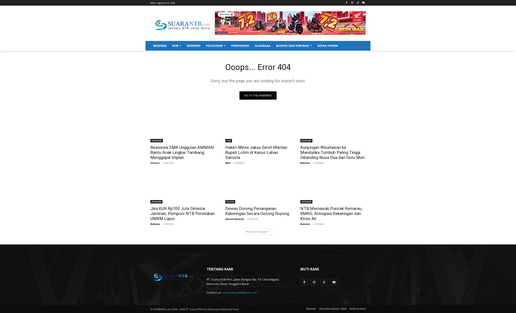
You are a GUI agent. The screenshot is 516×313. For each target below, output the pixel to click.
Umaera (154, 162)
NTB (229, 140)
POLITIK (230, 201)
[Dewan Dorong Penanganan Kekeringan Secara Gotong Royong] (258, 187)
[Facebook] (346, 3)
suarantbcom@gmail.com (240, 292)
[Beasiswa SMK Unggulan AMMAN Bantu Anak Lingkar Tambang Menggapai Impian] (183, 126)
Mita (227, 162)
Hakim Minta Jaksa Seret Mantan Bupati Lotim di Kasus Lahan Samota (256, 152)
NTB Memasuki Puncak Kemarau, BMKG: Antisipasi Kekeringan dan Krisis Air (331, 213)
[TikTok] (357, 3)
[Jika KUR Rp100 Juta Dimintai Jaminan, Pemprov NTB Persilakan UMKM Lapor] (183, 187)
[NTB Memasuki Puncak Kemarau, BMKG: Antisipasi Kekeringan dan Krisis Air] (333, 187)
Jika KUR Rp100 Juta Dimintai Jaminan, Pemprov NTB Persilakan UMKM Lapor (182, 213)
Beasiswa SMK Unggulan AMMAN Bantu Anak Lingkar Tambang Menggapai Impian (182, 152)
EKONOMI (306, 140)
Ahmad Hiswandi (234, 218)
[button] (361, 46)
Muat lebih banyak (256, 231)
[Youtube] (363, 3)
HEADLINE (157, 140)
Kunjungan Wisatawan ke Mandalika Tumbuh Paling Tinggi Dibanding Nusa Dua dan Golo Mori (332, 152)
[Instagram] (352, 3)
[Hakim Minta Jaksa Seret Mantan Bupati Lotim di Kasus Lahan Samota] (258, 126)
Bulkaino (305, 162)
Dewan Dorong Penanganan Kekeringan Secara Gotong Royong (257, 211)
